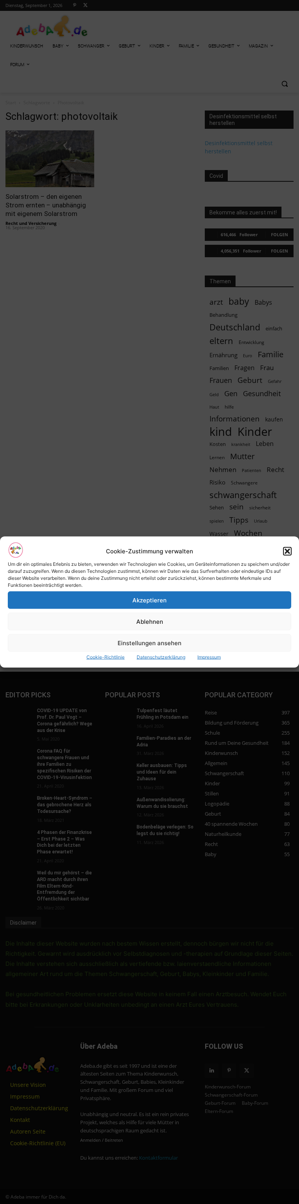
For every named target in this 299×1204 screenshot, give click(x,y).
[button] (287, 551)
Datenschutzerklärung (161, 657)
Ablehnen (149, 621)
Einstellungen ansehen (149, 642)
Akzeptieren (149, 600)
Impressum (209, 657)
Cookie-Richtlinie (105, 657)
